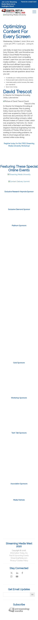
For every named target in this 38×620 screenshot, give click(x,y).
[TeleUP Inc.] (19, 308)
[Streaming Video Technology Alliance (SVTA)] (27, 491)
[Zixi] (19, 200)
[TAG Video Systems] (19, 293)
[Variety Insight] (19, 525)
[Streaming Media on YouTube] (17, 576)
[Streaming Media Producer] (27, 516)
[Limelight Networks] (19, 216)
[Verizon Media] (19, 337)
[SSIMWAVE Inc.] (19, 463)
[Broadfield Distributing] (19, 414)
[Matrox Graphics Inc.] (19, 379)
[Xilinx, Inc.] (19, 351)
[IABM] (11, 491)
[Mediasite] (19, 452)
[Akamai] (19, 235)
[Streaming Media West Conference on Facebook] (22, 573)
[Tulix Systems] (19, 322)
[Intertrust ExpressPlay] (19, 279)
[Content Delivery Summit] (19, 181)
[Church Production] (11, 506)
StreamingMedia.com (19, 558)
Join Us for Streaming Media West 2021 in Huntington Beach (9, 4)
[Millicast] (19, 388)
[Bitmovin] (19, 405)
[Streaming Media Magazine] (27, 506)
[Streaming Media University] (19, 174)
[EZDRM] (19, 264)
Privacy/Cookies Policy (19, 561)
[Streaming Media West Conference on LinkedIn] (17, 573)
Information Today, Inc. (19, 553)
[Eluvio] (19, 441)
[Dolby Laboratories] (19, 424)
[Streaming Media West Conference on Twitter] (11, 573)
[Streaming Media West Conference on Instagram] (11, 576)
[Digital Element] (19, 250)
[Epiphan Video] (19, 369)
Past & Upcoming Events (19, 556)
